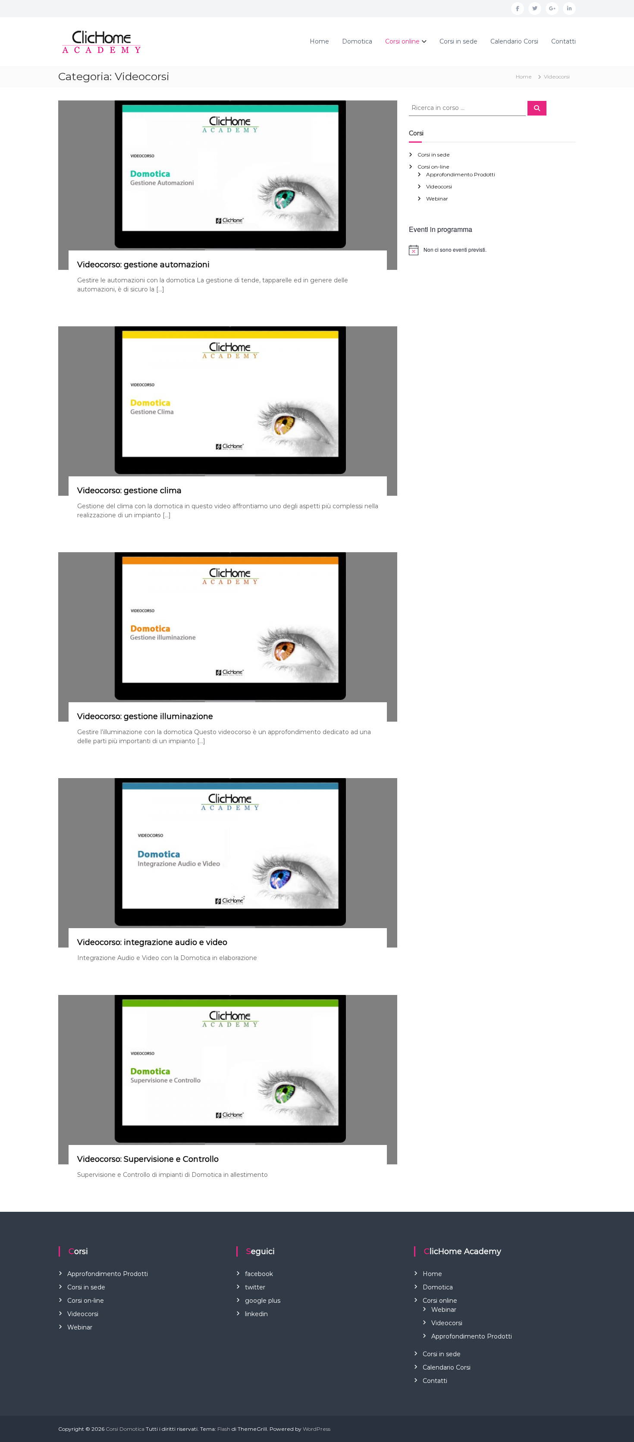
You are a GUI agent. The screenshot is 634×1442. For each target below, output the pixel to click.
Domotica (357, 41)
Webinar (437, 198)
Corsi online (402, 41)
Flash (223, 1429)
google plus (262, 1300)
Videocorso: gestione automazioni (143, 264)
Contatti (563, 41)
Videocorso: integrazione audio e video (152, 942)
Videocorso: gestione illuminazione (145, 716)
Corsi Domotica (125, 1429)
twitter (255, 1287)
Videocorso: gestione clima (129, 490)
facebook (259, 1274)
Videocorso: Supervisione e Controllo (148, 1159)
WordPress (316, 1429)
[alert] (492, 250)
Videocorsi (439, 186)
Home (319, 41)
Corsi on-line (433, 166)
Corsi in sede (458, 41)
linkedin (256, 1314)
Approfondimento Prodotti (460, 174)
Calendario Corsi (514, 41)
